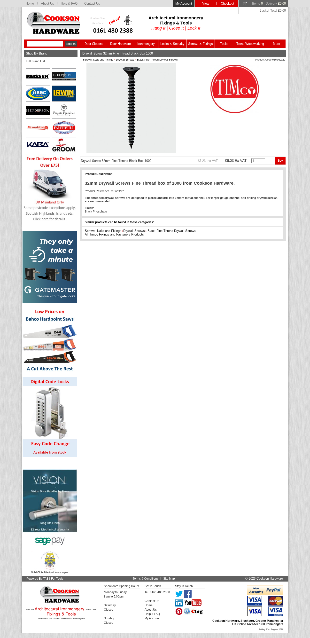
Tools (224, 44)
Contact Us (92, 3)
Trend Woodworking (250, 44)
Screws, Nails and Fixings (98, 59)
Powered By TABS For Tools (44, 578)
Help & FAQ (69, 3)
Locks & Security (172, 44)
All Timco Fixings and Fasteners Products (114, 234)
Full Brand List (35, 61)
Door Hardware (120, 44)
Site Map (169, 578)
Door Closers (94, 44)
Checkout (227, 3)
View (205, 3)
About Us (47, 3)
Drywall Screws (125, 59)
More (276, 44)
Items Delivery (269, 3)
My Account (183, 3)
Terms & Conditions (145, 578)
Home (30, 3)
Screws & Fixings (200, 44)
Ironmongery (146, 44)
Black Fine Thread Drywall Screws (157, 59)
